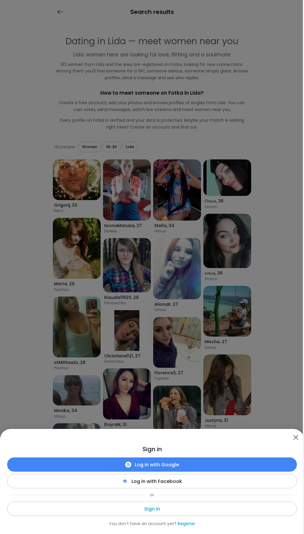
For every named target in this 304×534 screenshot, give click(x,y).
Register (186, 524)
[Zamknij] (296, 437)
